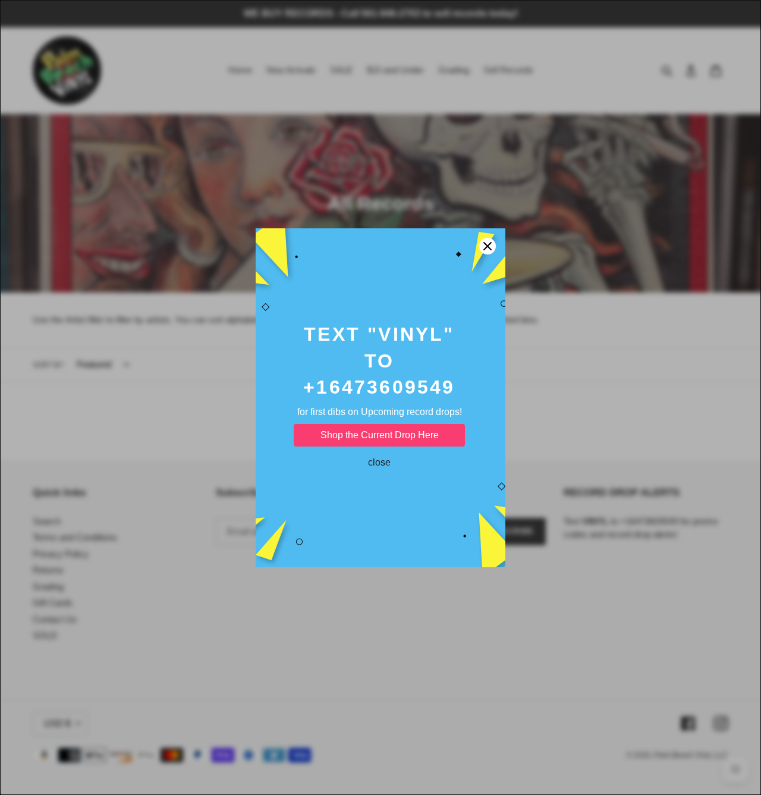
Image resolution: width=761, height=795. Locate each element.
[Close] (487, 246)
